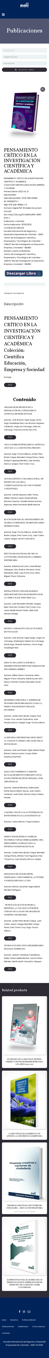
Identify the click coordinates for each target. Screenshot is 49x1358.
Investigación (18, 293)
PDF (10, 385)
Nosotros (14, 1320)
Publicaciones (8, 1326)
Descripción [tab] (14, 304)
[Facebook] (19, 1312)
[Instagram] (24, 1312)
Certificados (23, 1326)
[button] (42, 89)
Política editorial (28, 1320)
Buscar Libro (25, 70)
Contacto (6, 1333)
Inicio (4, 1320)
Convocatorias (38, 1326)
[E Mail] (29, 1312)
